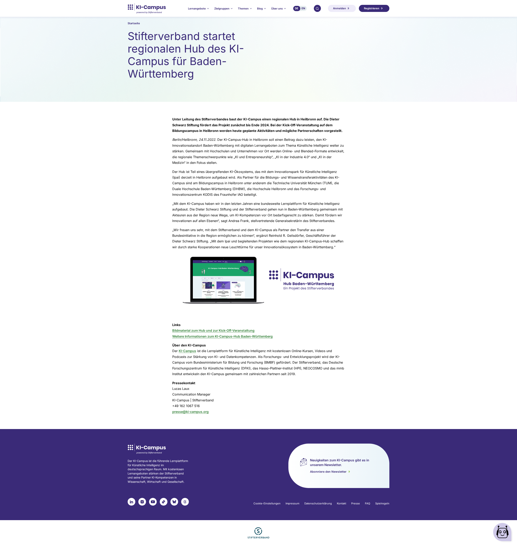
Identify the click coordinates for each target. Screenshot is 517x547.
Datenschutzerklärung (318, 503)
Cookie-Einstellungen (267, 503)
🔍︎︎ (317, 8)
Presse (355, 503)
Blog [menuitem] (260, 8)
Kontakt (341, 503)
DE (296, 8)
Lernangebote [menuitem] (197, 8)
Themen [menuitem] (243, 8)
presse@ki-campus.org (190, 412)
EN (303, 8)
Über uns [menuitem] (277, 8)
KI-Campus (187, 351)
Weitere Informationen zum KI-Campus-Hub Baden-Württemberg (222, 336)
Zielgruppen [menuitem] (221, 8)
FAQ (367, 503)
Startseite (134, 23)
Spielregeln (382, 503)
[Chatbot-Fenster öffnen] (503, 533)
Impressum (292, 503)
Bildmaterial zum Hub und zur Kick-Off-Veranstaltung (213, 330)
